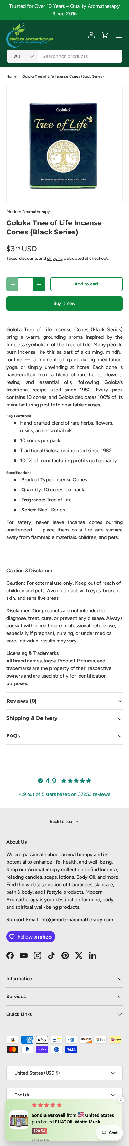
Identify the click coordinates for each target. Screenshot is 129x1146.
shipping (55, 258)
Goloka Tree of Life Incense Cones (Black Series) (62, 76)
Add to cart (86, 284)
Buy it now (64, 303)
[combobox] (64, 56)
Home (11, 76)
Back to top (61, 821)
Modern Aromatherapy (28, 211)
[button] (105, 35)
